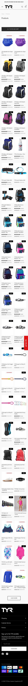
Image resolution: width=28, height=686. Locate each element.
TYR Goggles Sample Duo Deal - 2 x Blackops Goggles (19, 587)
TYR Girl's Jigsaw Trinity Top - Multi (20, 538)
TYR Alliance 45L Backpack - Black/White (7, 102)
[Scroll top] (26, 684)
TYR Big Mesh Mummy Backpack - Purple (6, 284)
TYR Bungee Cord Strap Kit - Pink (7, 413)
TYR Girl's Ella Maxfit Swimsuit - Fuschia (20, 513)
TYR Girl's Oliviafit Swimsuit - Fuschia (20, 562)
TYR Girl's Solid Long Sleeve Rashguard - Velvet (7, 587)
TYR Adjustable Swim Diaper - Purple (20, 52)
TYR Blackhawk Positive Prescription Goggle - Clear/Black (6, 338)
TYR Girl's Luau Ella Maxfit (7, 562)
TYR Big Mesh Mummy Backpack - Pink (18, 257)
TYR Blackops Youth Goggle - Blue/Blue (7, 365)
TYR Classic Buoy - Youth (6, 438)
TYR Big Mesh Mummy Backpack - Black (18, 205)
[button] (2, 6)
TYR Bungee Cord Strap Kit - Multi (7, 389)
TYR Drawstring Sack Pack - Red (19, 465)
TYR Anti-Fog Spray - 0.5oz (19, 154)
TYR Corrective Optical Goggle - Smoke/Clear (20, 439)
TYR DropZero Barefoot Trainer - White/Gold (8, 489)
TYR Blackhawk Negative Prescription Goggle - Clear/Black (19, 311)
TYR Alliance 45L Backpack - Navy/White (19, 102)
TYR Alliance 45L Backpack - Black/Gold (7, 76)
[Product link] (8, 45)
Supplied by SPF (19, 681)
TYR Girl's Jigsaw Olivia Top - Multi (7, 538)
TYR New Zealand (10, 681)
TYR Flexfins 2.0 (5, 513)
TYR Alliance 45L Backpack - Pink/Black (7, 128)
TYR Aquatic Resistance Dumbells (6, 205)
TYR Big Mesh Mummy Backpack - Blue (6, 231)
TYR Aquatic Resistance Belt (19, 180)
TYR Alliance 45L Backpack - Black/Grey (19, 76)
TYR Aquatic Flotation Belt (7, 180)
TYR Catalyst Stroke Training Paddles (19, 413)
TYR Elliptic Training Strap (19, 489)
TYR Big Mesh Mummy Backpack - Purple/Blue (18, 284)
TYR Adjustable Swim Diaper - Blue (7, 52)
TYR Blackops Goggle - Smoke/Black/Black (18, 337)
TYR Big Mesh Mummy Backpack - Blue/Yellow (18, 231)
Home (3, 13)
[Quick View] (5, 46)
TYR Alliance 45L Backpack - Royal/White (7, 155)
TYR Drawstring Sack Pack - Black (7, 465)
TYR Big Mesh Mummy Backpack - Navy (6, 257)
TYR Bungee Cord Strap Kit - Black (19, 365)
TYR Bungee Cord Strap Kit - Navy (19, 389)
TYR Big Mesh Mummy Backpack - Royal (6, 310)
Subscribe (14, 648)
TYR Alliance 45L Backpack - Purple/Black (19, 128)
